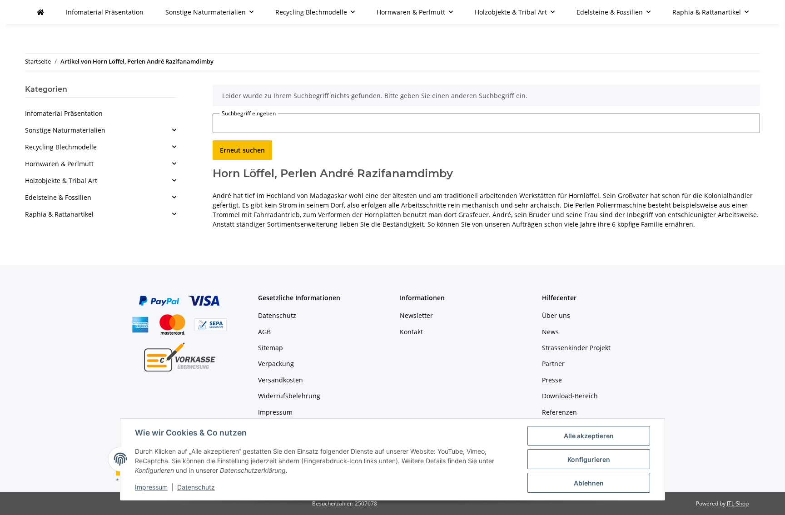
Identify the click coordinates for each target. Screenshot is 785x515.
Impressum (151, 487)
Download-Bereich (570, 395)
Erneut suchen (242, 150)
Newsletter (416, 315)
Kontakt (411, 331)
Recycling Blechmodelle (61, 147)
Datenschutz (196, 487)
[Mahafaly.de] (40, 12)
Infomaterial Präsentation (64, 113)
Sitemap (270, 347)
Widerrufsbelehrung (289, 395)
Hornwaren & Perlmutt (59, 163)
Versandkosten (280, 380)
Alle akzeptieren (589, 436)
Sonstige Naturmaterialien (65, 130)
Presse (552, 380)
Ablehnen (589, 483)
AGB (264, 331)
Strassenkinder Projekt (576, 347)
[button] (100, 130)
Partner (553, 363)
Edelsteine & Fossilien (58, 197)
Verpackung (276, 363)
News (550, 331)
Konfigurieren (588, 459)
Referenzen (559, 412)
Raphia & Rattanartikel (59, 214)
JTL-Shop (738, 503)
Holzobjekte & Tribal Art (61, 180)
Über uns (556, 315)
